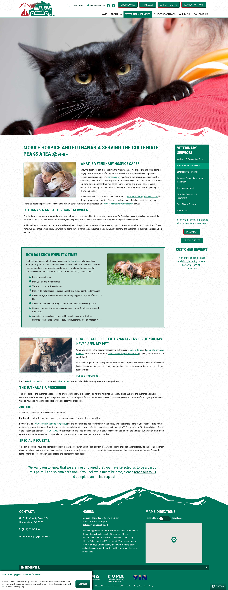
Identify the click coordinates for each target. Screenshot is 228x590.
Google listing (190, 261)
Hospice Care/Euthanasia (188, 165)
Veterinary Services (137, 14)
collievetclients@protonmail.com (142, 196)
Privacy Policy (148, 586)
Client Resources (164, 14)
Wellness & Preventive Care (190, 159)
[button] (174, 540)
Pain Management (185, 188)
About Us (116, 14)
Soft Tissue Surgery (186, 204)
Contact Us (201, 14)
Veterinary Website (120, 586)
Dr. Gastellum (74, 261)
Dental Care (182, 210)
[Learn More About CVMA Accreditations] (116, 578)
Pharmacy (147, 5)
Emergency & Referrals (187, 172)
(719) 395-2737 (51, 431)
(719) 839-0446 (78, 5)
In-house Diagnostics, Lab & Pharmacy (190, 180)
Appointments (168, 5)
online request (63, 381)
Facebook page (196, 257)
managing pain (113, 177)
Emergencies (128, 5)
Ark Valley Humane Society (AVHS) (51, 424)
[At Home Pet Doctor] (37, 8)
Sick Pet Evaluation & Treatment (187, 196)
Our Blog (184, 14)
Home (104, 14)
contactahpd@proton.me (36, 536)
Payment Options (193, 5)
